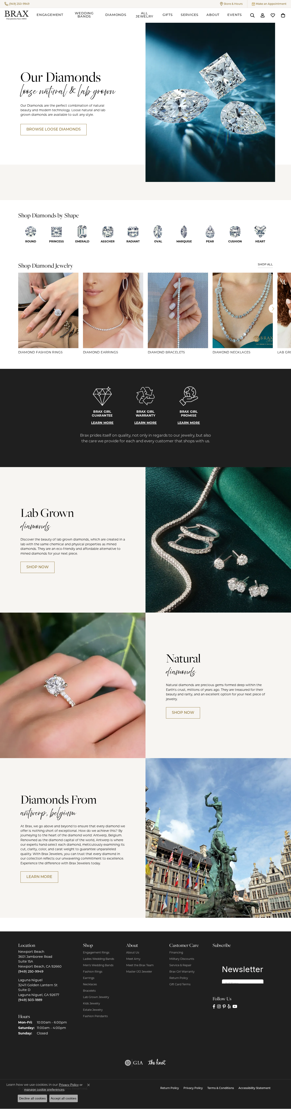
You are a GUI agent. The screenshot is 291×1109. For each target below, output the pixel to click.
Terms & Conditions (220, 1088)
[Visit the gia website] (134, 1063)
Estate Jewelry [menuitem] (93, 1009)
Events (234, 15)
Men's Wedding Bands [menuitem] (98, 965)
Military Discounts (181, 959)
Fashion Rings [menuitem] (92, 971)
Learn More (102, 423)
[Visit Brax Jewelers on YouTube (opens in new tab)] (235, 1006)
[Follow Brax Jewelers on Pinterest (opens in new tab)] (224, 1006)
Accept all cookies (63, 1098)
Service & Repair (180, 965)
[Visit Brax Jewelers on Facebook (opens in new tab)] (214, 1006)
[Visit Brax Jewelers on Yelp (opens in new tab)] (229, 1006)
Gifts (168, 15)
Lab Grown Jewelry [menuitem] (96, 997)
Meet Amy (133, 959)
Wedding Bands (84, 15)
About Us (132, 952)
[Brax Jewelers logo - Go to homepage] (16, 15)
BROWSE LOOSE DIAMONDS (53, 129)
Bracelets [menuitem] (89, 990)
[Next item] (273, 308)
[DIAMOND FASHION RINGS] (48, 310)
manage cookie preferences (44, 1089)
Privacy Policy (193, 1088)
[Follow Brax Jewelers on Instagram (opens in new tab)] (219, 1006)
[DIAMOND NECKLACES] (243, 310)
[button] (231, 4)
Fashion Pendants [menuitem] (95, 1016)
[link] (17, 4)
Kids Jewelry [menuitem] (91, 1003)
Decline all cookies (32, 1098)
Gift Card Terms (180, 984)
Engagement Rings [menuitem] (96, 952)
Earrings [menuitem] (88, 978)
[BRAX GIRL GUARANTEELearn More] (102, 396)
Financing (176, 952)
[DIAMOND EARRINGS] (113, 310)
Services (189, 15)
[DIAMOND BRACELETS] (178, 310)
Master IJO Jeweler (139, 971)
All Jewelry (144, 15)
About (212, 15)
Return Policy (178, 978)
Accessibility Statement (254, 1088)
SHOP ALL (265, 264)
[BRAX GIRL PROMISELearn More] (188, 396)
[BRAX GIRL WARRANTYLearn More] (145, 396)
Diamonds (115, 15)
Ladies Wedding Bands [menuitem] (98, 959)
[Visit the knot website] (157, 1063)
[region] (145, 314)
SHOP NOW (37, 567)
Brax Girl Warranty (182, 971)
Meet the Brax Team (140, 965)
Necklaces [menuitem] (90, 984)
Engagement (50, 15)
